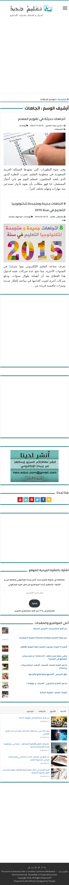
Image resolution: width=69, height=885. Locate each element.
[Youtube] (20, 499)
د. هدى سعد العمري (54, 125)
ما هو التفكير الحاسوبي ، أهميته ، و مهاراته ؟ (46, 683)
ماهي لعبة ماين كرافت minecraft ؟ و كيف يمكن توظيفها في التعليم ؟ (44, 657)
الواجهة (19, 216)
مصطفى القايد (57, 216)
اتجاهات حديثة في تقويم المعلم (41, 119)
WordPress (30, 881)
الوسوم (30, 711)
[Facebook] (43, 499)
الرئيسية (62, 99)
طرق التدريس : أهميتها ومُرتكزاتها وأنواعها (48, 674)
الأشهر (53, 711)
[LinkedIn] (25, 499)
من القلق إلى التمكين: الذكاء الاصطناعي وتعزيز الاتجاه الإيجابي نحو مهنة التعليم (28, 758)
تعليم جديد (63, 871)
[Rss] (49, 499)
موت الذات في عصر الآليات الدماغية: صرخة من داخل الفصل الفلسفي (27, 732)
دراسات (11, 216)
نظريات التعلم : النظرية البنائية (53, 692)
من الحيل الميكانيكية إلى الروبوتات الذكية (34, 718)
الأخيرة (63, 711)
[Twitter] (37, 499)
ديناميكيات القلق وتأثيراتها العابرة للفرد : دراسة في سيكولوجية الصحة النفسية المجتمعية (26, 745)
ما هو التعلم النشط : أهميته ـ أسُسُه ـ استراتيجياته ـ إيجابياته (43, 666)
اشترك (34, 603)
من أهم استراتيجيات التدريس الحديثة (50, 628)
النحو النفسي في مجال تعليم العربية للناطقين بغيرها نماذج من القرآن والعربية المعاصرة (26, 771)
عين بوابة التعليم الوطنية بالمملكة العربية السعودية (43, 637)
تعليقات (42, 711)
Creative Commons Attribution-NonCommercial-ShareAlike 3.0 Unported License (34, 873)
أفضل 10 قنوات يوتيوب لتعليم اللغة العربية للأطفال (43, 647)
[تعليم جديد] (30, 11)
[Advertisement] (34, 55)
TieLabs (51, 881)
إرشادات (22, 125)
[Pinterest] (31, 499)
